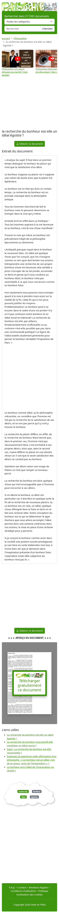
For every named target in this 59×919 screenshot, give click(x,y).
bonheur (36, 791)
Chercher (47, 28)
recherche (23, 791)
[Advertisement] (29, 103)
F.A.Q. (12, 887)
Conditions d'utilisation (23, 890)
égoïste (34, 797)
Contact (22, 887)
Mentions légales (38, 887)
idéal (23, 797)
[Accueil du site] (29, 5)
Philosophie (20, 38)
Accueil (6, 38)
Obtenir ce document (31, 143)
